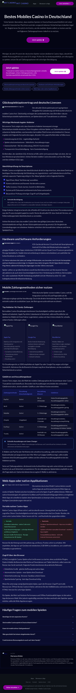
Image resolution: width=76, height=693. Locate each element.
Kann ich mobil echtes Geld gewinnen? (16, 628)
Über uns (28, 682)
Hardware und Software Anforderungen (51, 84)
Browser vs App (45, 3)
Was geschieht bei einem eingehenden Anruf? (19, 634)
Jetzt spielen (37, 40)
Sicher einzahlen (11, 687)
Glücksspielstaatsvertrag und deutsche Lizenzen (19, 84)
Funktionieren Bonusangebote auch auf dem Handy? (21, 640)
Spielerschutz (42, 682)
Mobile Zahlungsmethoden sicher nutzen (17, 89)
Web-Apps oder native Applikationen (45, 89)
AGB (49, 682)
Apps (34, 3)
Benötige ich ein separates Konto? (15, 617)
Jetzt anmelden (64, 3)
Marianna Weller (17, 656)
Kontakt (34, 682)
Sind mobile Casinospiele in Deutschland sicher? (20, 622)
